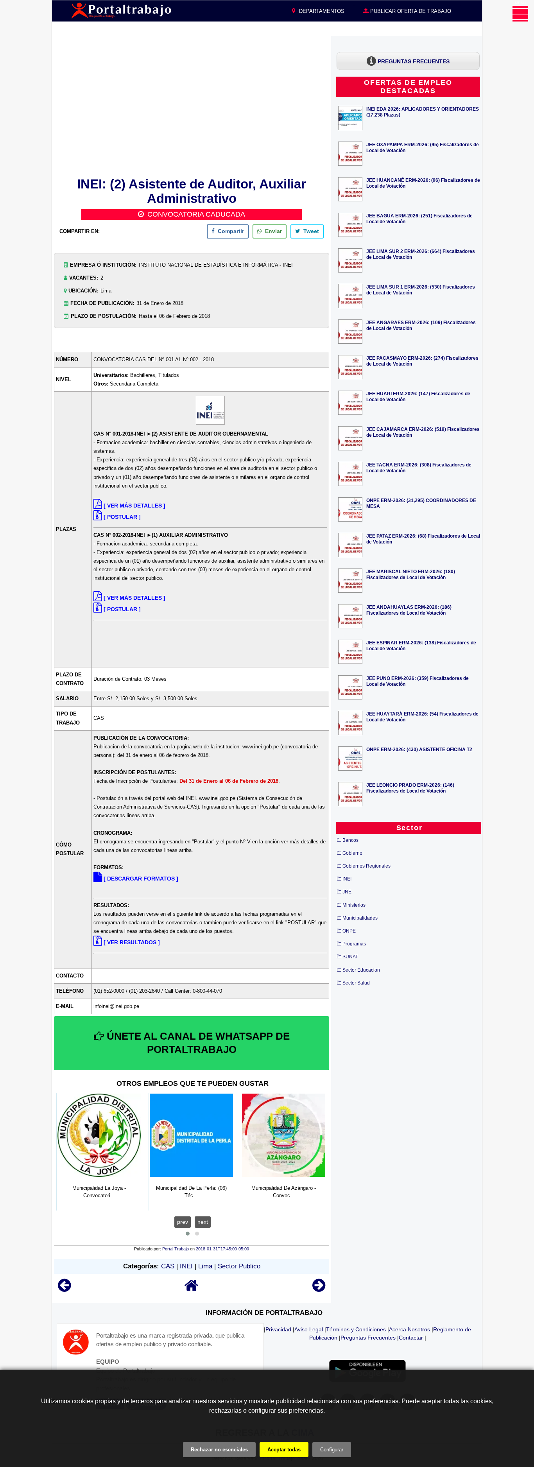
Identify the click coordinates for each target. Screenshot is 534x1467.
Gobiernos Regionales (366, 866)
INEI (186, 1266)
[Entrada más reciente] (64, 1289)
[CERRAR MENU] (520, 14)
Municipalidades (360, 918)
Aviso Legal (308, 1329)
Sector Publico (239, 1266)
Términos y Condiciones (356, 1329)
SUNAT (350, 956)
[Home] (192, 1289)
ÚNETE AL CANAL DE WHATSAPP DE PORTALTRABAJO (197, 1042)
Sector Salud (356, 983)
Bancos (350, 840)
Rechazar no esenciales (219, 1450)
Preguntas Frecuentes (368, 1337)
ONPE (349, 931)
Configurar (331, 1450)
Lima (205, 1266)
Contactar (411, 1337)
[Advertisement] (191, 105)
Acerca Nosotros (409, 1329)
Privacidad (278, 1329)
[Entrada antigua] (318, 1289)
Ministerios (354, 905)
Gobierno (352, 853)
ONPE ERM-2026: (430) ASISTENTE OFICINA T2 (419, 749)
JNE (346, 892)
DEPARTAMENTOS (320, 11)
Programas (354, 944)
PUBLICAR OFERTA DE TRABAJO (410, 11)
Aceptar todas (284, 1450)
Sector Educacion (361, 970)
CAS (167, 1266)
